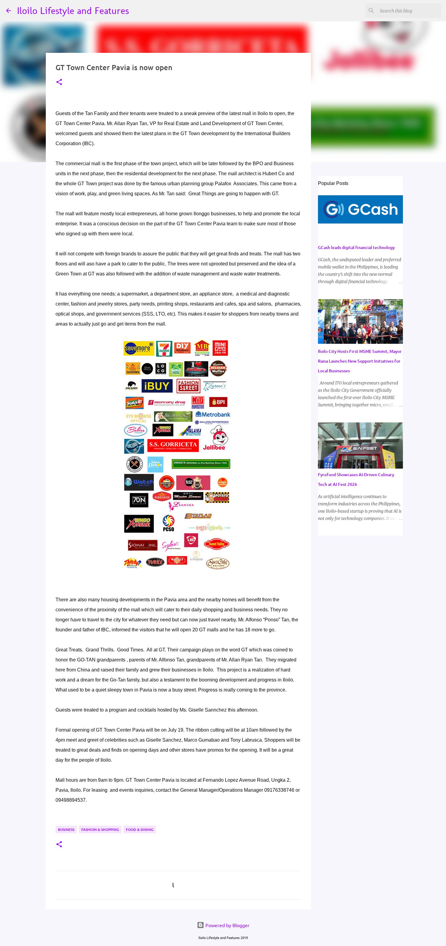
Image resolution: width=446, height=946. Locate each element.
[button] (59, 82)
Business (66, 829)
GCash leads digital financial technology (356, 247)
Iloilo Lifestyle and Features (73, 10)
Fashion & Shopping (100, 829)
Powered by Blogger (226, 925)
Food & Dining (140, 829)
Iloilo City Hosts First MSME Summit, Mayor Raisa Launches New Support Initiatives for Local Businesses (360, 361)
